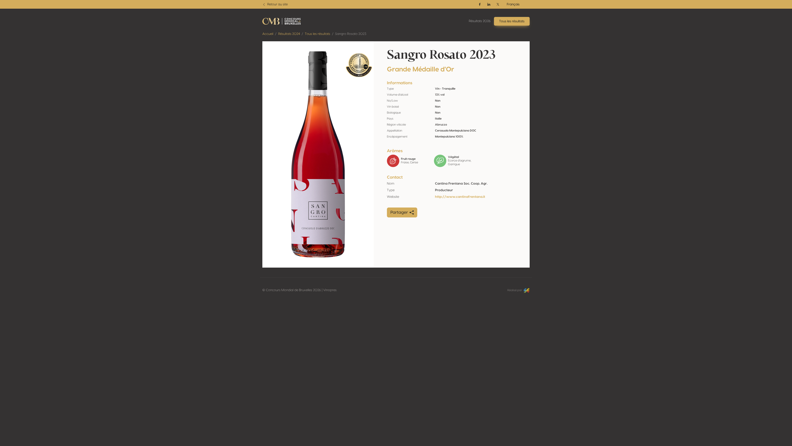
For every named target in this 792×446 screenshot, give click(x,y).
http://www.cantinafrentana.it (460, 196)
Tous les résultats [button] (511, 21)
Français (513, 4)
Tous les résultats (317, 34)
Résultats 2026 (480, 21)
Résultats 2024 (289, 34)
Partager (399, 212)
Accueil (267, 34)
